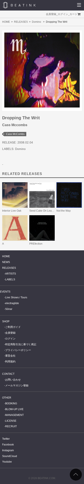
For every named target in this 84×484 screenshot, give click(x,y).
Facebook (8, 444)
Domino (36, 21)
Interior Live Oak (11, 210)
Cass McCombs (15, 134)
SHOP (5, 321)
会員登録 (51, 14)
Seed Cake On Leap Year (44, 210)
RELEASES (21, 21)
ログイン (63, 14)
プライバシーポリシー (18, 350)
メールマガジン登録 (16, 385)
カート (73, 14)
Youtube (7, 461)
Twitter (6, 438)
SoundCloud (9, 456)
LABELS (10, 279)
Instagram (8, 450)
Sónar (8, 309)
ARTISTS (10, 273)
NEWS (6, 262)
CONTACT (8, 373)
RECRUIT (11, 426)
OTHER (6, 397)
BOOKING (11, 403)
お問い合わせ (13, 379)
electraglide (12, 303)
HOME (6, 21)
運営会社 (10, 355)
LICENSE (10, 420)
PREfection (35, 243)
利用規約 (10, 361)
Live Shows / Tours (16, 297)
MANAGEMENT (14, 415)
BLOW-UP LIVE (14, 409)
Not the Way (63, 210)
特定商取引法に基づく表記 (20, 344)
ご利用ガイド (13, 327)
